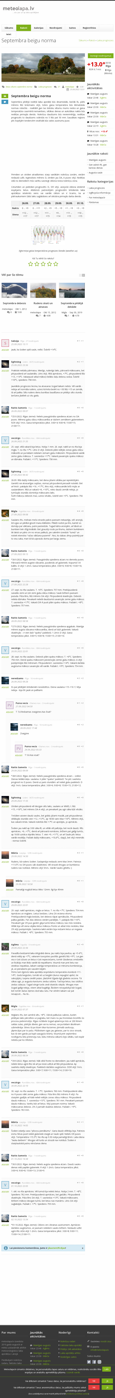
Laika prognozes (105, 40)
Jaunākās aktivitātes (94, 86)
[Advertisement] (77, 12)
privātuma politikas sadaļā (77, 1393)
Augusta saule (95, 172)
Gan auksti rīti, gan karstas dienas (98, 166)
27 (58, 86)
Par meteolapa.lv (97, 197)
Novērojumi (56, 27)
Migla (64, 312)
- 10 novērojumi (36, 678)
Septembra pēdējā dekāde (72, 305)
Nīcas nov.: (98, 131)
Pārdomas (94, 202)
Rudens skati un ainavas (43, 305)
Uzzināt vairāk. (73, 1372)
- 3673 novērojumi (36, 362)
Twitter (89, 1362)
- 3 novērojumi (47, 703)
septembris (21, 86)
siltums (14, 86)
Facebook (94, 1362)
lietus (8, 86)
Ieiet (8, 34)
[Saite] (14, 290)
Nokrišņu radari (67, 1341)
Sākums (9, 27)
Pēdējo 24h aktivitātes (71, 1349)
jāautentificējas (56, 1248)
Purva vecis (22, 703)
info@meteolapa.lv (100, 1349)
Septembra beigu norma (31, 96)
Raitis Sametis (19, 407)
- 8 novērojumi (37, 511)
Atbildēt (5, 349)
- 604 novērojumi (42, 438)
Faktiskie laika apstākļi (71, 1345)
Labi (107, 1369)
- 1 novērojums (39, 408)
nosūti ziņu (106, 1341)
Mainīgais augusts (99, 93)
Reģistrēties (89, 27)
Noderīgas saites (68, 1356)
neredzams (17, 678)
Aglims (15, 944)
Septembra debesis (14, 303)
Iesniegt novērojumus (100, 55)
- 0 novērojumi (34, 944)
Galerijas (38, 27)
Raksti (23, 27)
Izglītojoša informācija (99, 192)
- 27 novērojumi (32, 341)
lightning (16, 361)
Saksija (15, 341)
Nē (94, 1380)
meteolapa (69, 86)
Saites (72, 27)
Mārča (14, 853)
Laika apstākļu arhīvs (70, 1353)
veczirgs (15, 438)
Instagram (99, 1362)
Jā (107, 1380)
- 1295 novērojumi (34, 853)
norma (29, 86)
